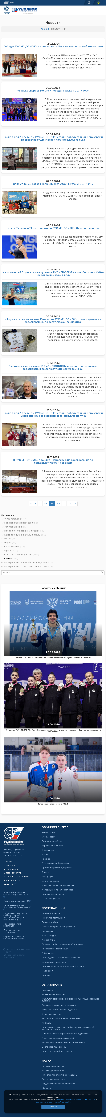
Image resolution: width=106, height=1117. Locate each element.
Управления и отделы (52, 846)
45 (58, 504)
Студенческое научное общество (58, 1084)
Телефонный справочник (16, 877)
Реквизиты (8, 862)
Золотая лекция (15, 527)
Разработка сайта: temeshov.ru (14, 956)
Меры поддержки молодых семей (58, 1038)
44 (52, 504)
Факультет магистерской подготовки (60, 1010)
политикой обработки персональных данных (75, 1099)
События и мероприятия (21, 555)
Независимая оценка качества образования (63, 1042)
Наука (10, 543)
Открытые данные (51, 899)
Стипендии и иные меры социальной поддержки (65, 1034)
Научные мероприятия (53, 1066)
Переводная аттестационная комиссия (61, 958)
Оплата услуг (10, 865)
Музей (45, 854)
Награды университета (53, 894)
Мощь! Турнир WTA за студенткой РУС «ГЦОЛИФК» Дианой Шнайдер (53, 228)
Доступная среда (50, 881)
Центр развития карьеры (54, 1047)
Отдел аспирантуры (51, 1014)
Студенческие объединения (55, 863)
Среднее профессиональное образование (62, 944)
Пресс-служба (10, 869)
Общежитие (48, 850)
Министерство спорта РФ (16, 901)
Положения (47, 971)
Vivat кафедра (15, 519)
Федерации (47, 877)
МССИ (10, 539)
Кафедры (46, 1023)
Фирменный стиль (12, 873)
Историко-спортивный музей (24, 531)
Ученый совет (48, 837)
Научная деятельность (53, 1070)
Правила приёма (50, 922)
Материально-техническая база (57, 890)
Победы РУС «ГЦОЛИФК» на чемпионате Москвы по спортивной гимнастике (53, 47)
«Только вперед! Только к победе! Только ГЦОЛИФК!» (53, 91)
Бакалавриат (48, 931)
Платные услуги (11, 880)
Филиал (45, 872)
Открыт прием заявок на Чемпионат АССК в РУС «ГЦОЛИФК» (53, 184)
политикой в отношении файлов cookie (53, 1102)
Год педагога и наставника (21, 523)
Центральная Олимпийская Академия (28, 563)
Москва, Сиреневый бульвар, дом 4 (13, 851)
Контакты (46, 975)
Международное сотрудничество (58, 885)
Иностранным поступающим (55, 949)
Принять (53, 1106)
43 (45, 504)
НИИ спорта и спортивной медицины (59, 1075)
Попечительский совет (53, 841)
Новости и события (52, 588)
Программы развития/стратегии (57, 868)
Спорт (11, 559)
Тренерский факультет (53, 994)
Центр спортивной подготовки (57, 1051)
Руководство (48, 832)
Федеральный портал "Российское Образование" (17, 906)
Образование (14, 547)
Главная (44, 29)
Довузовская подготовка (54, 962)
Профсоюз (12, 551)
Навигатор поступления (53, 918)
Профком (46, 859)
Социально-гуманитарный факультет (60, 1005)
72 (69, 504)
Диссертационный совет (54, 1079)
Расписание (47, 990)
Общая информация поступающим (58, 927)
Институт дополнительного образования (62, 1018)
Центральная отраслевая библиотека (28, 567)
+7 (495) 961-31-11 (12, 856)
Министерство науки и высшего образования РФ (16, 894)
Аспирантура (48, 940)
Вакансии (8, 884)
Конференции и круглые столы (25, 535)
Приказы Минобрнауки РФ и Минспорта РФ (63, 966)
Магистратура (49, 935)
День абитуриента (51, 913)
